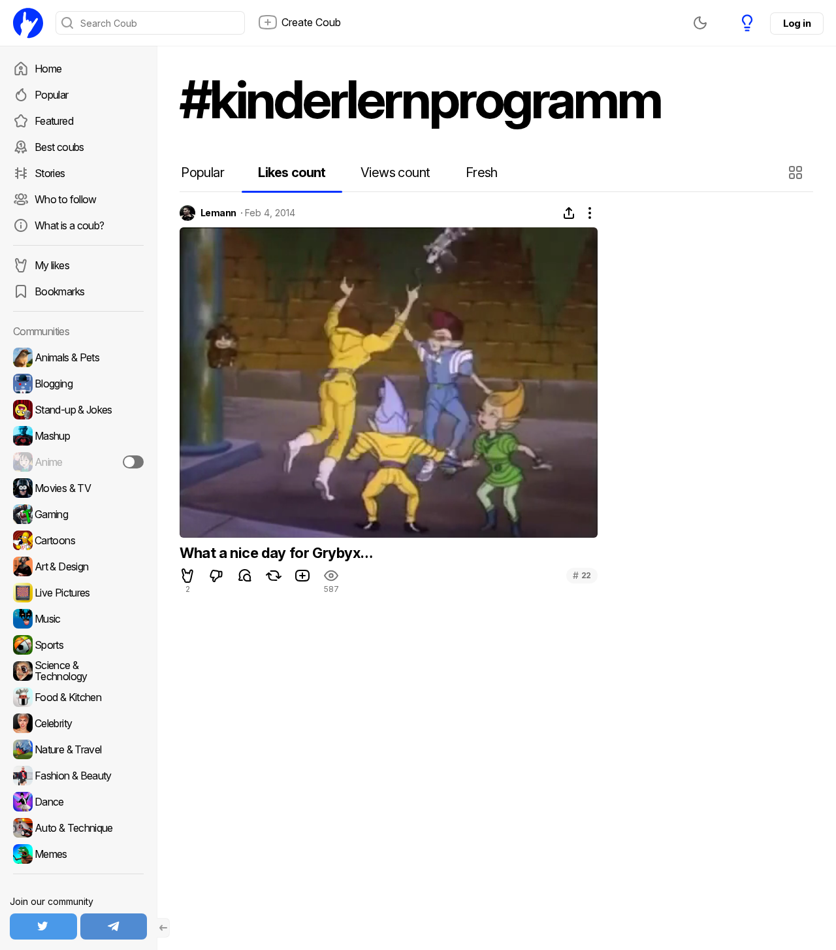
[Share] (569, 213)
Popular (52, 94)
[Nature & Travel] (78, 749)
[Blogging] (78, 383)
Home (48, 68)
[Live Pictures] (78, 593)
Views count (395, 172)
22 (582, 575)
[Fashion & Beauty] (78, 775)
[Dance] (78, 802)
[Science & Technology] (78, 671)
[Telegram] (114, 926)
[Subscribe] (133, 461)
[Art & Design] (78, 566)
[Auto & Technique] (78, 828)
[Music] (78, 619)
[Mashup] (78, 436)
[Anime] (78, 462)
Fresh (482, 172)
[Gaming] (78, 514)
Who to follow (66, 199)
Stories (50, 173)
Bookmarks (59, 291)
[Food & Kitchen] (78, 697)
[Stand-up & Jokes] (78, 410)
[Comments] (245, 575)
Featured (54, 120)
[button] (797, 172)
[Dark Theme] (700, 22)
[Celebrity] (78, 723)
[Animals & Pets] (78, 357)
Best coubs (59, 147)
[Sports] (78, 645)
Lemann (218, 213)
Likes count (291, 172)
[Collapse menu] (163, 928)
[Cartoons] (78, 540)
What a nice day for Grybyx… (276, 552)
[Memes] (78, 854)
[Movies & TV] (78, 488)
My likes (52, 265)
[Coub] (28, 23)
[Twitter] (43, 926)
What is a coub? (69, 225)
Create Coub (311, 22)
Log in (797, 23)
